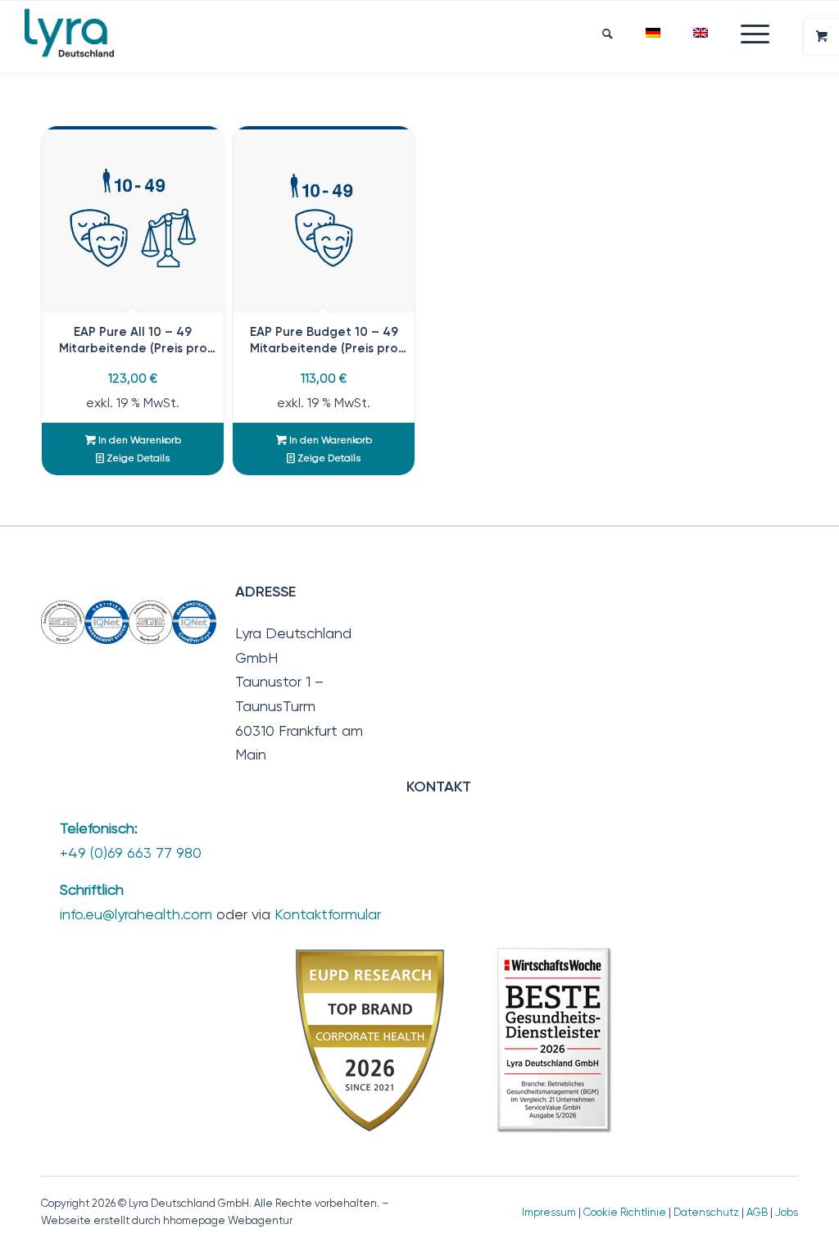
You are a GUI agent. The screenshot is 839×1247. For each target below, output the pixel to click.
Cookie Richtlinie (624, 1212)
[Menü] (746, 33)
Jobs (786, 1212)
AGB (757, 1212)
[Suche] (607, 33)
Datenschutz (706, 1212)
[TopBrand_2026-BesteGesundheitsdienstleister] (455, 1039)
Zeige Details (137, 458)
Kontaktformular (327, 914)
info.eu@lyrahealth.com (136, 914)
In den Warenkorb (138, 440)
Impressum (549, 1212)
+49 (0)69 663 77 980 (131, 852)
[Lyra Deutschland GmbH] (69, 37)
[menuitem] (607, 33)
